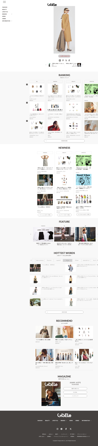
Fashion (45, 152)
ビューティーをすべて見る (64, 214)
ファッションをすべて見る (45, 214)
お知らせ (50, 434)
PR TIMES (72, 434)
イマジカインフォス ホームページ (61, 436)
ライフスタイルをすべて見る (84, 214)
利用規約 (72, 436)
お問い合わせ (41, 436)
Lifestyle (83, 152)
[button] (63, 247)
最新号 (56, 434)
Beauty (64, 152)
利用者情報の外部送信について (83, 436)
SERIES (4, 18)
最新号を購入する (75, 388)
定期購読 (49, 436)
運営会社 (44, 434)
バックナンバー (75, 395)
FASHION (4, 7)
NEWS (4, 16)
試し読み (75, 392)
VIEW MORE (64, 140)
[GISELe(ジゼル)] (64, 415)
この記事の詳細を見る (64, 56)
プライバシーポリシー (81, 434)
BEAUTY (4, 9)
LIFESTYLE (5, 11)
